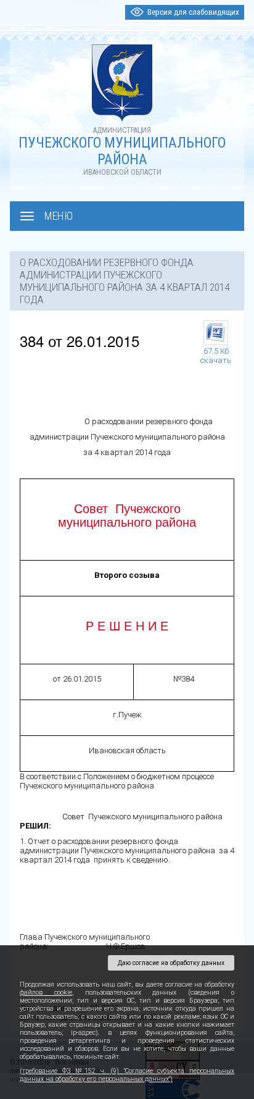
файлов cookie (46, 992)
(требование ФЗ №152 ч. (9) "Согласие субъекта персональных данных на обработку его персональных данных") (127, 1075)
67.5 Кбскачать (215, 352)
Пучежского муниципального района (122, 151)
